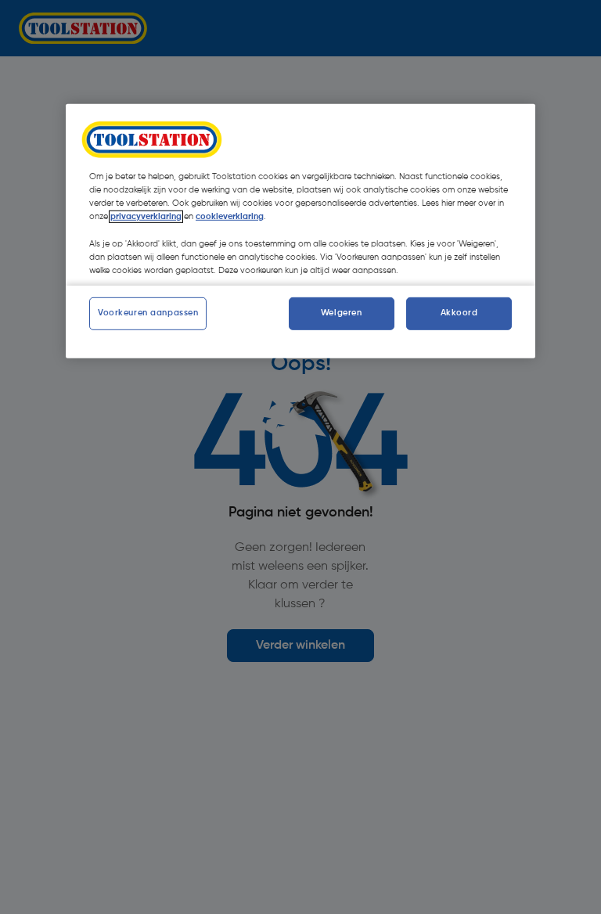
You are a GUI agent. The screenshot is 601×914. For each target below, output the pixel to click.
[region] (300, 231)
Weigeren (341, 313)
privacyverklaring (146, 216)
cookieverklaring (230, 216)
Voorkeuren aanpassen (148, 313)
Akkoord (459, 313)
